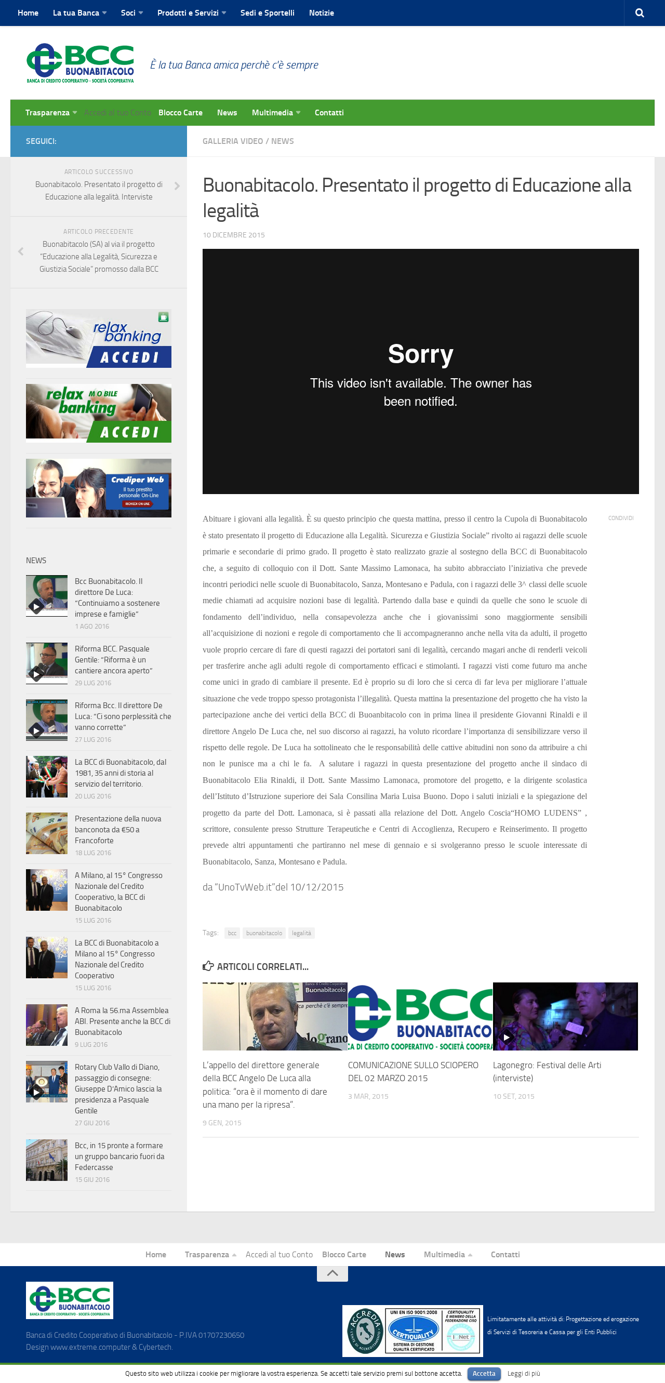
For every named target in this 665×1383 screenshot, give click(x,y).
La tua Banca (76, 13)
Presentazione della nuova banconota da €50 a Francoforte (118, 829)
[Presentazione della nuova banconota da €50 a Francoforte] (47, 833)
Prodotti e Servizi (188, 13)
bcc (232, 933)
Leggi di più (524, 1373)
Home (28, 13)
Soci (128, 13)
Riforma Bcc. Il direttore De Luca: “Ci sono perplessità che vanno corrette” (123, 716)
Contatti (329, 112)
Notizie (321, 13)
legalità (301, 933)
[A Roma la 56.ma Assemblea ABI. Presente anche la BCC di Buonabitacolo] (47, 1025)
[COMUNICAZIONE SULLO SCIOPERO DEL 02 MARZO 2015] (420, 1016)
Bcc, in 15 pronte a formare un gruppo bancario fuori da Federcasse (120, 1156)
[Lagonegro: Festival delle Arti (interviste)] (565, 1016)
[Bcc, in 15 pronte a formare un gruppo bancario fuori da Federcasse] (47, 1160)
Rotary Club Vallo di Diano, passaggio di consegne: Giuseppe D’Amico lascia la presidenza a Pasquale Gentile (118, 1088)
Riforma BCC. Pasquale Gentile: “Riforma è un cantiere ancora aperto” (114, 659)
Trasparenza (47, 112)
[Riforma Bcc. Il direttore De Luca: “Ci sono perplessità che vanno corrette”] (47, 720)
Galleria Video (233, 141)
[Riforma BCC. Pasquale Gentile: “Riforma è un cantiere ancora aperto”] (47, 663)
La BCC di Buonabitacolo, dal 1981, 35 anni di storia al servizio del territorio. (120, 773)
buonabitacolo (264, 933)
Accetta (484, 1373)
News (227, 112)
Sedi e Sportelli (268, 13)
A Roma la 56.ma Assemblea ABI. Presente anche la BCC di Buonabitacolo (122, 1021)
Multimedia (272, 112)
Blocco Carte (180, 112)
